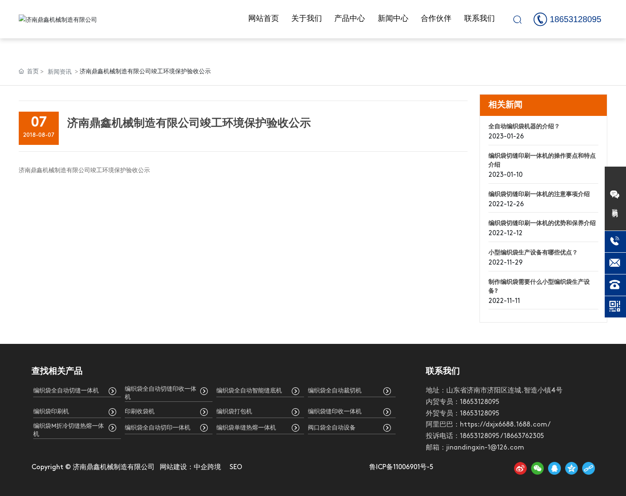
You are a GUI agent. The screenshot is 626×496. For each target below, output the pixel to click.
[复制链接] (588, 468)
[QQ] (554, 468)
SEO (236, 467)
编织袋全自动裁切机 (335, 391)
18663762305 (524, 436)
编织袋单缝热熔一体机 (246, 428)
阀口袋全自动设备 (332, 428)
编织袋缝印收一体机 (335, 412)
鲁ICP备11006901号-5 (401, 467)
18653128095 (575, 19)
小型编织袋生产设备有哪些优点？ (533, 253)
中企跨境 (207, 467)
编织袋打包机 (234, 412)
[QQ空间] (571, 468)
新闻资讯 (60, 71)
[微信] (537, 468)
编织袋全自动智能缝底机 (249, 391)
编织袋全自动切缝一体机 (66, 391)
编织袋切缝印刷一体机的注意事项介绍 (539, 194)
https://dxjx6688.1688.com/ (505, 424)
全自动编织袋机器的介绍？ (524, 127)
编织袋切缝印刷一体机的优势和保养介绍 (542, 223)
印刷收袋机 (140, 412)
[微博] (520, 468)
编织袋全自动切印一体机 (157, 428)
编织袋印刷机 (51, 412)
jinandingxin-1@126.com (485, 447)
